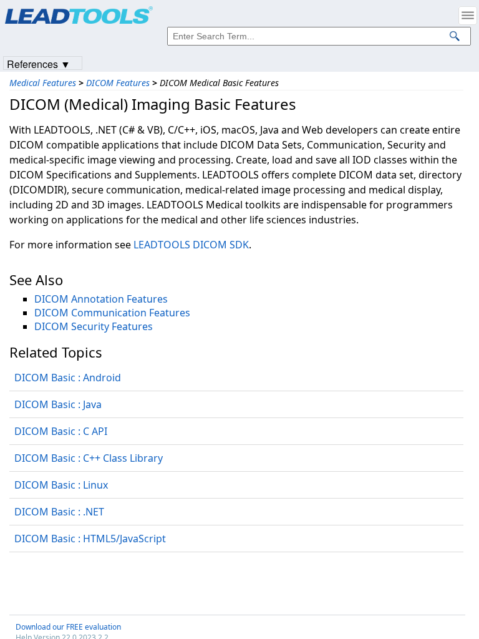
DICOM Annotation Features (101, 299)
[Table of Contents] (467, 15)
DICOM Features (118, 83)
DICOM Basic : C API (60, 431)
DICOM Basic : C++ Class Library (88, 458)
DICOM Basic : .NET (59, 512)
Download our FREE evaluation (68, 627)
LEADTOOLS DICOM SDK (191, 244)
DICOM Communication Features (112, 313)
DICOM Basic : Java (58, 404)
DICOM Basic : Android (67, 377)
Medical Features (42, 83)
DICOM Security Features (93, 326)
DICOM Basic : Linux (61, 485)
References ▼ (38, 63)
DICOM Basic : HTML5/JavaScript (90, 538)
